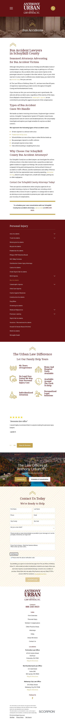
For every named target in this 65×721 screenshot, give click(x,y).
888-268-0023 (32, 606)
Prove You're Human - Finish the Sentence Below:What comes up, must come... (24, 546)
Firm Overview (32, 615)
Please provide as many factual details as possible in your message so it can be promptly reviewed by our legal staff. (32, 534)
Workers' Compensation (32, 623)
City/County (14, 521)
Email (35, 515)
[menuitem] (31, 234)
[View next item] (14, 445)
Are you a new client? (16, 527)
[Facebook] (32, 698)
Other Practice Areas (32, 627)
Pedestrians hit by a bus (19, 134)
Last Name (37, 509)
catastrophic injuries (38, 97)
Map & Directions (32, 661)
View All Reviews (25, 445)
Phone (12, 515)
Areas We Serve (32, 638)
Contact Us (20, 479)
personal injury (15, 79)
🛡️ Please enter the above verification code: (23, 557)
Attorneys (32, 630)
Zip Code (36, 521)
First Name (13, 509)
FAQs (32, 634)
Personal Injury (32, 619)
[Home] (32, 8)
